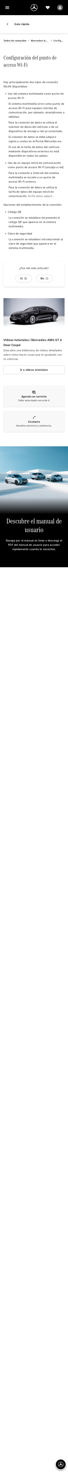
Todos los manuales (15, 40)
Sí (21, 278)
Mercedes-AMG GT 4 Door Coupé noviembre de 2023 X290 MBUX (40, 40)
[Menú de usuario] (60, 7)
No (42, 278)
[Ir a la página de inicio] (34, 7)
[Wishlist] (48, 7)
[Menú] (7, 7)
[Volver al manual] (8, 24)
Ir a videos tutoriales (34, 370)
